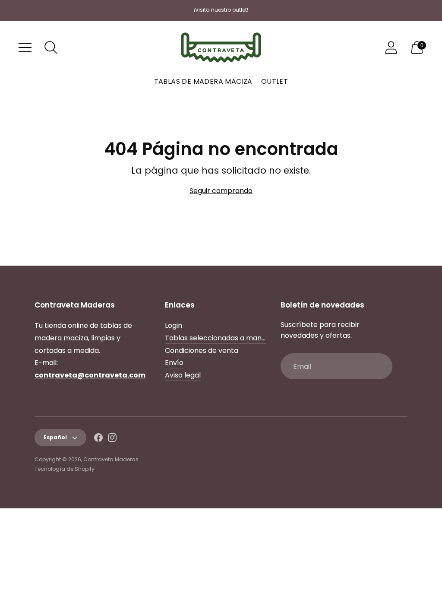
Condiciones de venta (201, 350)
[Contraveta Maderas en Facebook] (98, 439)
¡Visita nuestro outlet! (221, 9)
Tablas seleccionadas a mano (215, 338)
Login (173, 325)
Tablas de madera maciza (203, 81)
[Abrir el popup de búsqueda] (51, 47)
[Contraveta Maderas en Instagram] (112, 439)
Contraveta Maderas (111, 459)
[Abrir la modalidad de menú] (25, 47)
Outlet (274, 81)
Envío (174, 363)
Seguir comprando (221, 191)
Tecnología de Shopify (65, 469)
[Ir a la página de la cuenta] (391, 47)
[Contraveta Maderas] (221, 47)
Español (55, 437)
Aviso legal (183, 375)
